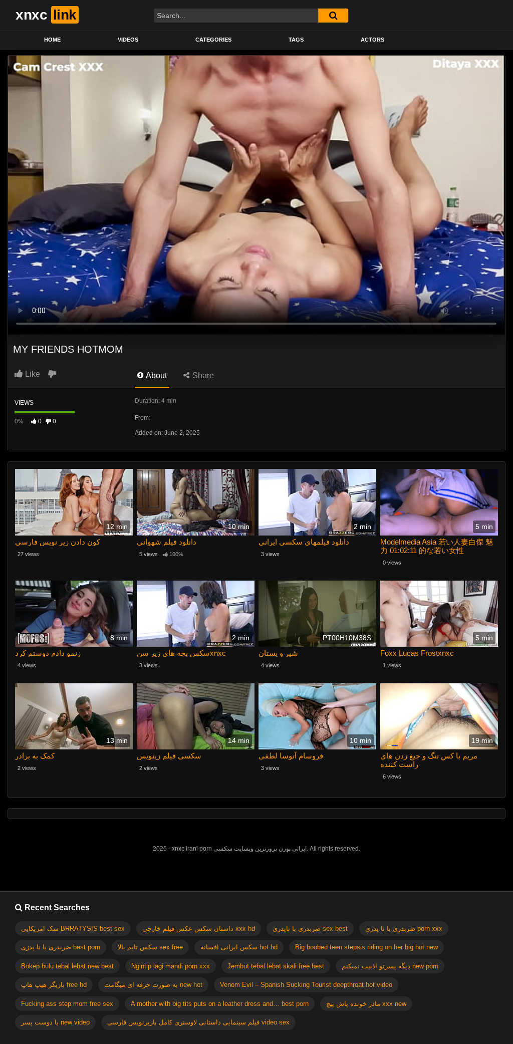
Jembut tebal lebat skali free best (275, 966)
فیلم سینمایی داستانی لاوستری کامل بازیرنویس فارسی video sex (198, 1022)
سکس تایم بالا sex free (150, 947)
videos (128, 40)
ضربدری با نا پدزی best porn (60, 947)
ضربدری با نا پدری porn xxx (403, 928)
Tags (296, 40)
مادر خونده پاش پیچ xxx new (366, 1003)
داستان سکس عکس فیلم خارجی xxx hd (198, 928)
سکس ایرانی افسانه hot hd (239, 947)
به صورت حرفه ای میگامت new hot (153, 984)
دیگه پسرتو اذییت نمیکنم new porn (390, 966)
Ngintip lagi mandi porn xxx (170, 966)
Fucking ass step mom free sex (67, 1003)
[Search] (333, 16)
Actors (372, 40)
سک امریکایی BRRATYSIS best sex (73, 928)
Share (202, 375)
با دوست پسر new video (55, 1022)
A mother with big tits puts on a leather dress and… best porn (220, 1003)
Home (52, 40)
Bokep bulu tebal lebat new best (67, 966)
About (155, 375)
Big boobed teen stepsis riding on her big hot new (366, 947)
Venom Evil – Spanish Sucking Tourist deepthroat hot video (306, 984)
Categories (213, 40)
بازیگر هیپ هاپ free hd (54, 984)
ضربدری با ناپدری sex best (310, 928)
